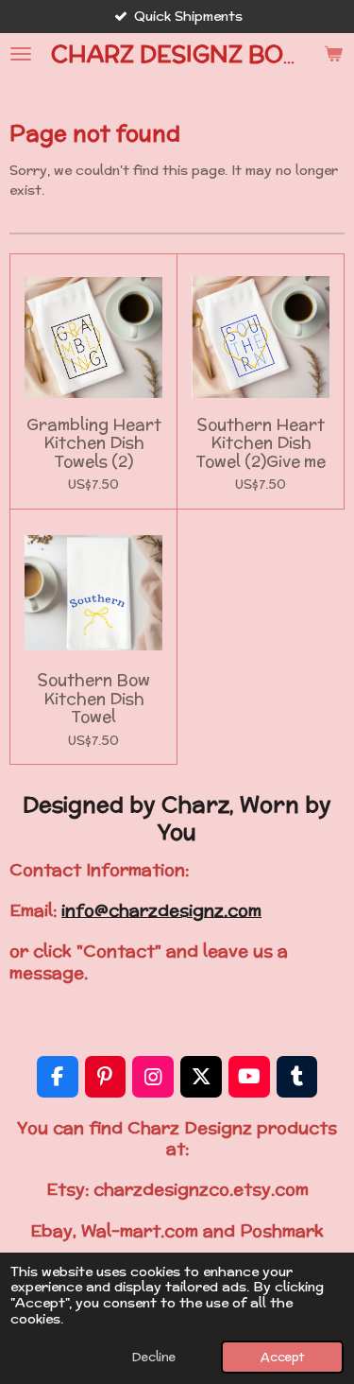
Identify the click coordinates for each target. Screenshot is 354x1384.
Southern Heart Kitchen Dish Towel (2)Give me (260, 444)
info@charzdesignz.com (161, 910)
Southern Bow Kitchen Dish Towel (94, 699)
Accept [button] (282, 1356)
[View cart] (333, 54)
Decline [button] (154, 1356)
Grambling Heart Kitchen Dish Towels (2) (93, 444)
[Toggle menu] (21, 54)
